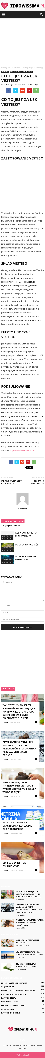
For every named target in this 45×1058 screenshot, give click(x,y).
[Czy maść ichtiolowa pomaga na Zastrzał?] (7, 967)
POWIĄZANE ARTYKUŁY (13, 521)
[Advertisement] (22, 41)
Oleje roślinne (7, 987)
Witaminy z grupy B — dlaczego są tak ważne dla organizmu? (17, 826)
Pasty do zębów (8, 998)
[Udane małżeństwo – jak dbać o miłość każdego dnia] (7, 955)
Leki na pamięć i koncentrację (21, 71)
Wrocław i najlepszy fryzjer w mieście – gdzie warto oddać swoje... (30, 922)
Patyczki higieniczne (10, 1013)
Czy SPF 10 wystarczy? (37, 482)
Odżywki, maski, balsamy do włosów (18, 990)
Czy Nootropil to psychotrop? (26, 534)
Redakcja (9, 85)
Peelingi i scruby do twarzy (13, 1005)
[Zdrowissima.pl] (22, 5)
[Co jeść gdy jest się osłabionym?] (22, 857)
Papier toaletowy (9, 1002)
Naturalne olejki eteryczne (13, 994)
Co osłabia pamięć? (26, 544)
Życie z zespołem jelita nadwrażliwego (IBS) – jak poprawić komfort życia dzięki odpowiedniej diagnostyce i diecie (18, 712)
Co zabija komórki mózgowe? (26, 558)
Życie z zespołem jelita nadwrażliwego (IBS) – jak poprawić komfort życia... (28, 894)
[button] (41, 14)
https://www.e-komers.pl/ (22, 450)
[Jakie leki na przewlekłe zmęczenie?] (7, 943)
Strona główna (6, 68)
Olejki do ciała (7, 1009)
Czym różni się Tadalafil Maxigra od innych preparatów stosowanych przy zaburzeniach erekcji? (19, 749)
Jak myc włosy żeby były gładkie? (11, 482)
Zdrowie (5, 71)
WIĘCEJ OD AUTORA (11, 525)
